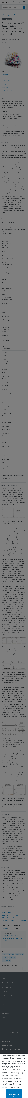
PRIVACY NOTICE (13, 1086)
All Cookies (14, 1091)
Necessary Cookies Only (13, 1095)
